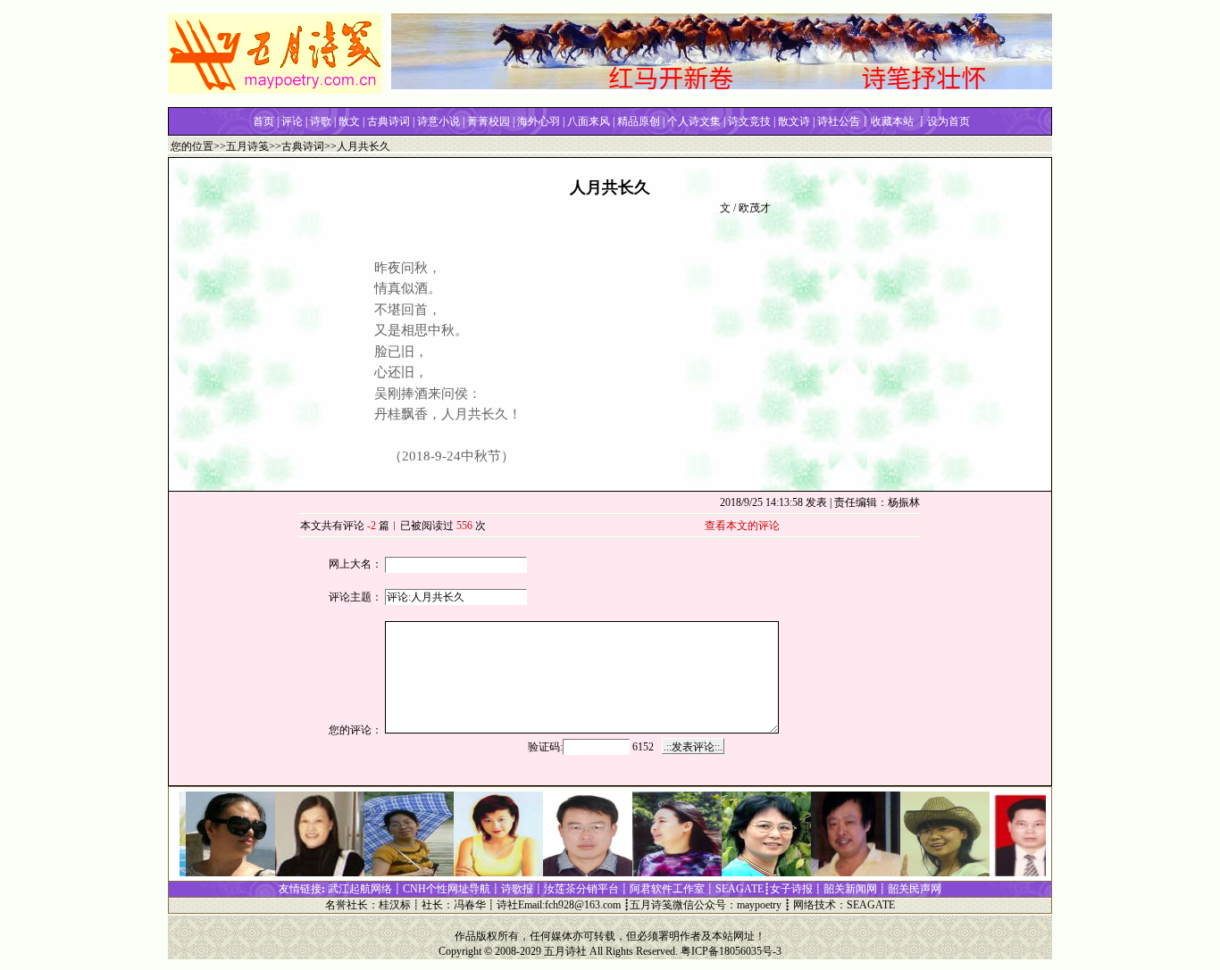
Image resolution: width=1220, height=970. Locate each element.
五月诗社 (565, 951)
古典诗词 (302, 146)
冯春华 (470, 905)
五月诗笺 (247, 146)
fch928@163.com (583, 905)
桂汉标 (395, 905)
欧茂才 (755, 208)
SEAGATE (871, 905)
